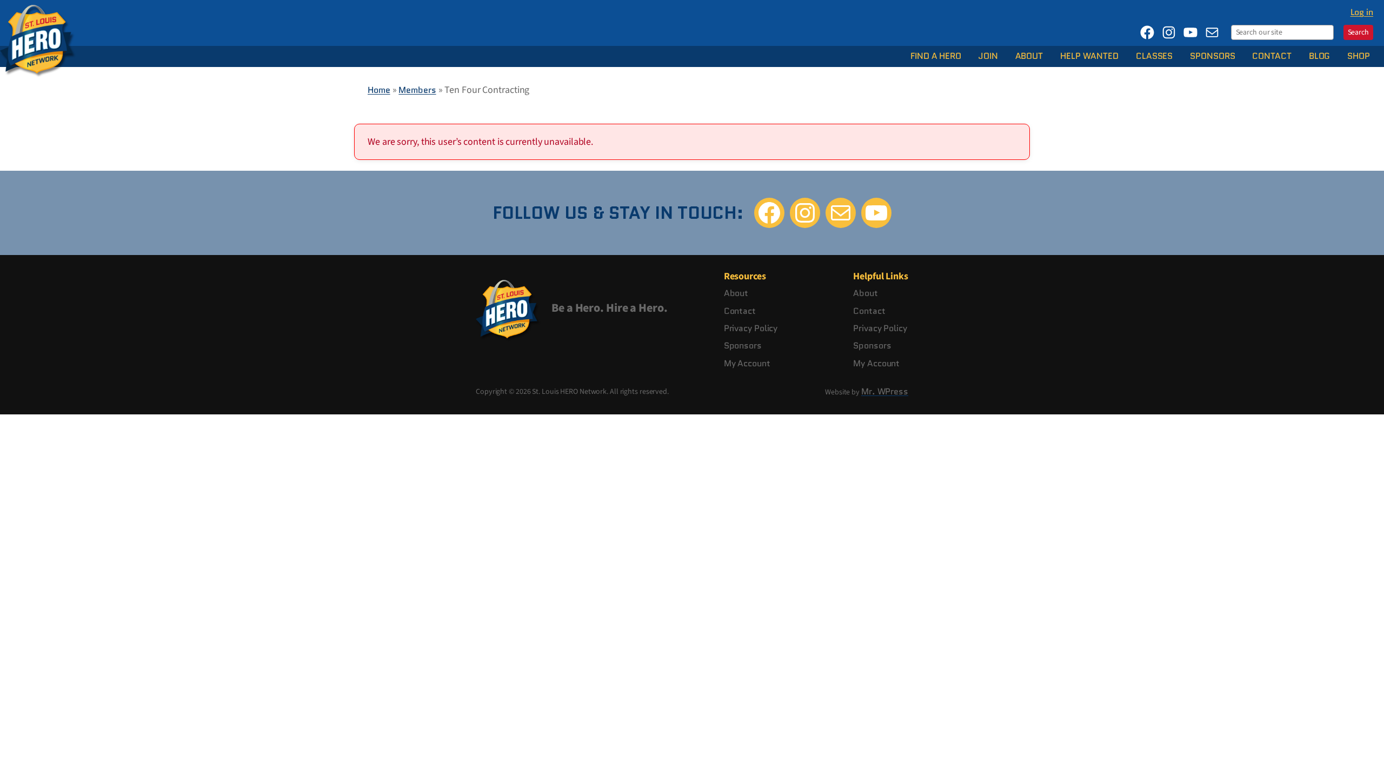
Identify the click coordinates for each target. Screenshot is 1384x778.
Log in (1361, 12)
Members (417, 90)
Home (379, 90)
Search (1358, 32)
